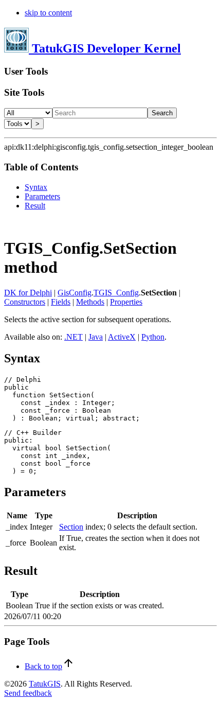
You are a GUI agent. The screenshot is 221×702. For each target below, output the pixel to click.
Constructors (24, 301)
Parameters (42, 196)
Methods (90, 301)
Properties (126, 301)
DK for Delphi (28, 292)
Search (162, 113)
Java (95, 336)
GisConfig (74, 292)
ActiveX (122, 336)
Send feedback (28, 693)
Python (152, 336)
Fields (60, 301)
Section (71, 526)
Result (35, 205)
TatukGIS (45, 683)
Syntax (36, 187)
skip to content (48, 12)
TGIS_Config (116, 292)
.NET (73, 336)
